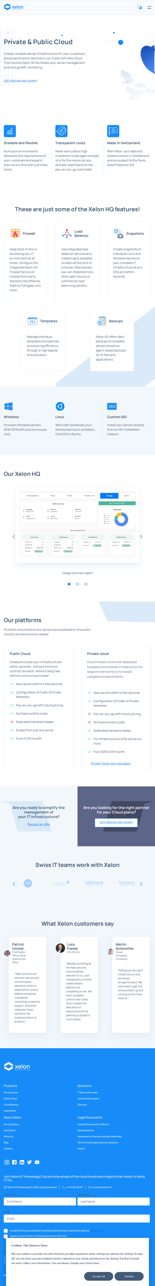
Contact (8, 1149)
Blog (6, 1142)
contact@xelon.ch (102, 1187)
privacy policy (97, 1230)
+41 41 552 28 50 (74, 1187)
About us (8, 1136)
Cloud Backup (11, 1105)
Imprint (81, 1149)
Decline (129, 1276)
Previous (14, 536)
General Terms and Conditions (93, 1124)
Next (141, 536)
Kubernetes (10, 1111)
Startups (82, 1105)
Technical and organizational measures (98, 1142)
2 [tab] (77, 584)
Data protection (86, 1130)
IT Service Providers (88, 1092)
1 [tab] (69, 584)
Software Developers (88, 1098)
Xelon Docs (9, 1130)
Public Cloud (10, 1098)
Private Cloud (11, 1092)
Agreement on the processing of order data (100, 1136)
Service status (11, 1124)
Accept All (99, 1276)
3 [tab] (85, 584)
